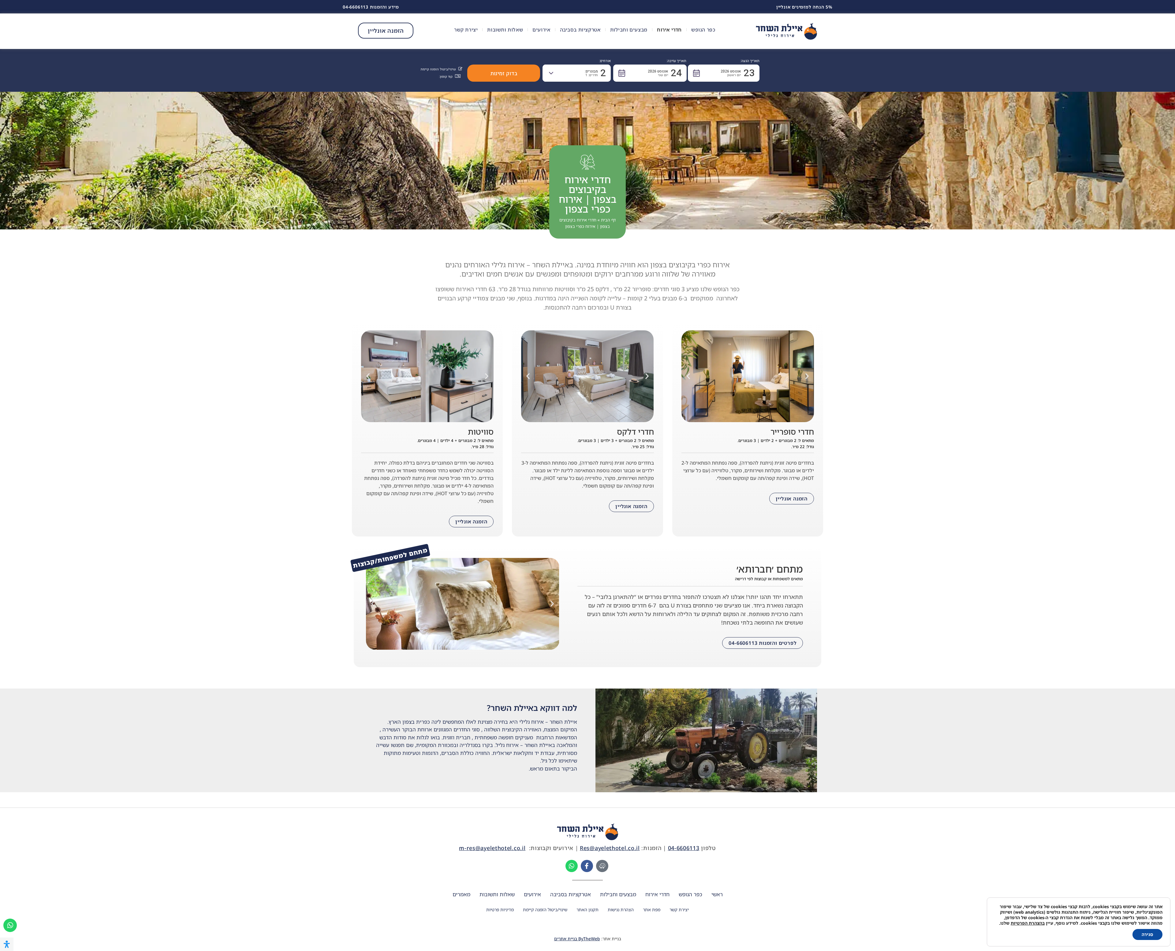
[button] (723, 73)
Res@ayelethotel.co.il (610, 848)
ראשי (717, 894)
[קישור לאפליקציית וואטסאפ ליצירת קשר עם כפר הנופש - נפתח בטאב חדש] (571, 866)
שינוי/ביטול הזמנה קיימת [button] (438, 69)
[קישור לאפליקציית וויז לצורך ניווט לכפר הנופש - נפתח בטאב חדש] (602, 866)
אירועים (541, 29)
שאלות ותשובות (505, 29)
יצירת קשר (466, 29)
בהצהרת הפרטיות (1028, 923)
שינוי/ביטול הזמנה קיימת (545, 909)
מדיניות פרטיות (500, 909)
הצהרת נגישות (621, 909)
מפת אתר (651, 909)
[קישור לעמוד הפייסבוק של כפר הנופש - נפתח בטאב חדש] (587, 866)
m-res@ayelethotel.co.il (492, 848)
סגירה (1147, 934)
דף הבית (608, 220)
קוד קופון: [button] (446, 76)
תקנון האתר (587, 909)
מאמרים (461, 894)
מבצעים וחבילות (628, 29)
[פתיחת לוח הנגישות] (6, 944)
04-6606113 (683, 848)
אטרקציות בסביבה (580, 29)
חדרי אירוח (669, 29)
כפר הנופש (703, 29)
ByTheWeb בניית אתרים (577, 939)
